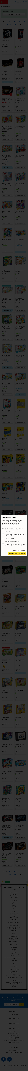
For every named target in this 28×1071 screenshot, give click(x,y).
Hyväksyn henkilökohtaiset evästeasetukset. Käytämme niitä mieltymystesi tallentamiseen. (15, 545)
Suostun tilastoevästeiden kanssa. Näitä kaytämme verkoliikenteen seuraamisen (14, 534)
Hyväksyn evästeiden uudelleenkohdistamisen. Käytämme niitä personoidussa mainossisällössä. (14, 540)
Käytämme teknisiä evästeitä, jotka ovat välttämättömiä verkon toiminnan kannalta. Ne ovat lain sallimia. (15, 530)
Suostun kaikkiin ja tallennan (17, 553)
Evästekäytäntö (13, 525)
